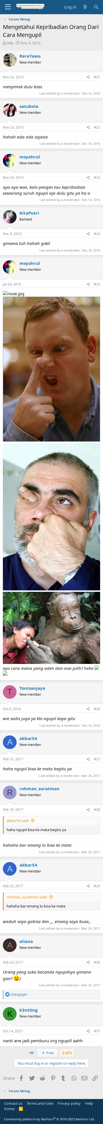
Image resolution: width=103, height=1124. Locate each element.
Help (89, 1103)
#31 (97, 1031)
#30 (97, 962)
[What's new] (84, 7)
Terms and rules (40, 1103)
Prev (49, 1052)
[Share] (88, 77)
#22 (97, 127)
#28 (97, 809)
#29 (97, 886)
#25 (97, 284)
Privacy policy (69, 1103)
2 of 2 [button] (67, 1052)
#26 (97, 708)
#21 (97, 77)
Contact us (13, 1103)
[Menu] (8, 7)
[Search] (96, 7)
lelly (10, 42)
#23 (97, 177)
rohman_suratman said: (27, 896)
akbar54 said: (18, 820)
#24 (97, 233)
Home (9, 1108)
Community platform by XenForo (49, 1119)
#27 (97, 759)
